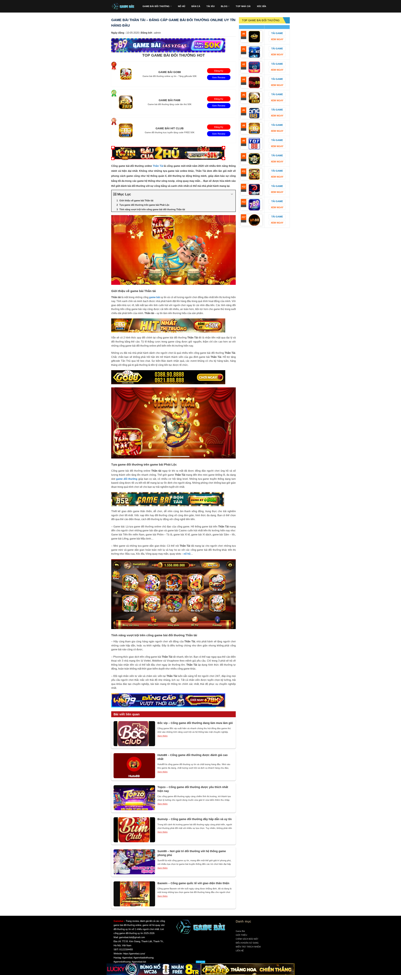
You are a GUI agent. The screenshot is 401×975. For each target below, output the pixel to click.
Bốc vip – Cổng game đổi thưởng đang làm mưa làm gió (195, 723)
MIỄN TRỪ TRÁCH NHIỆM (248, 947)
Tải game (277, 33)
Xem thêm (162, 736)
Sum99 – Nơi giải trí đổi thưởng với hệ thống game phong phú (191, 853)
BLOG (224, 6)
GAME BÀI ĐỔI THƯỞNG (156, 6)
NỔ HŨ (181, 6)
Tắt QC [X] (200, 962)
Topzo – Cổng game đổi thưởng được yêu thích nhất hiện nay (192, 789)
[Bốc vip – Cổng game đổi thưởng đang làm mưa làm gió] (134, 733)
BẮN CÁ (195, 6)
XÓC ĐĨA (261, 6)
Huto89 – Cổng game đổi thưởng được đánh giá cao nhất (192, 757)
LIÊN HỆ (240, 951)
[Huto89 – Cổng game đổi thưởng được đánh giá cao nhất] (134, 765)
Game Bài (240, 931)
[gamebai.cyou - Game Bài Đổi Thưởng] (123, 6)
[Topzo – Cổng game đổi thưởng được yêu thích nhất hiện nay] (134, 797)
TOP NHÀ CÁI (243, 6)
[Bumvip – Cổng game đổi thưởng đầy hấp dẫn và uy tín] (134, 829)
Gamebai (118, 921)
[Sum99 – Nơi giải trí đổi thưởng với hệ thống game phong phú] (134, 861)
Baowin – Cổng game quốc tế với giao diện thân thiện (193, 883)
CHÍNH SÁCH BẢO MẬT (247, 939)
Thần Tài (158, 166)
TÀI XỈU (210, 6)
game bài (154, 297)
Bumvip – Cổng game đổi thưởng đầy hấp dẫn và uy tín (194, 819)
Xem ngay (277, 39)
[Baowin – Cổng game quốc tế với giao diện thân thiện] (134, 893)
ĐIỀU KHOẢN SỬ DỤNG (247, 943)
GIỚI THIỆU (241, 935)
